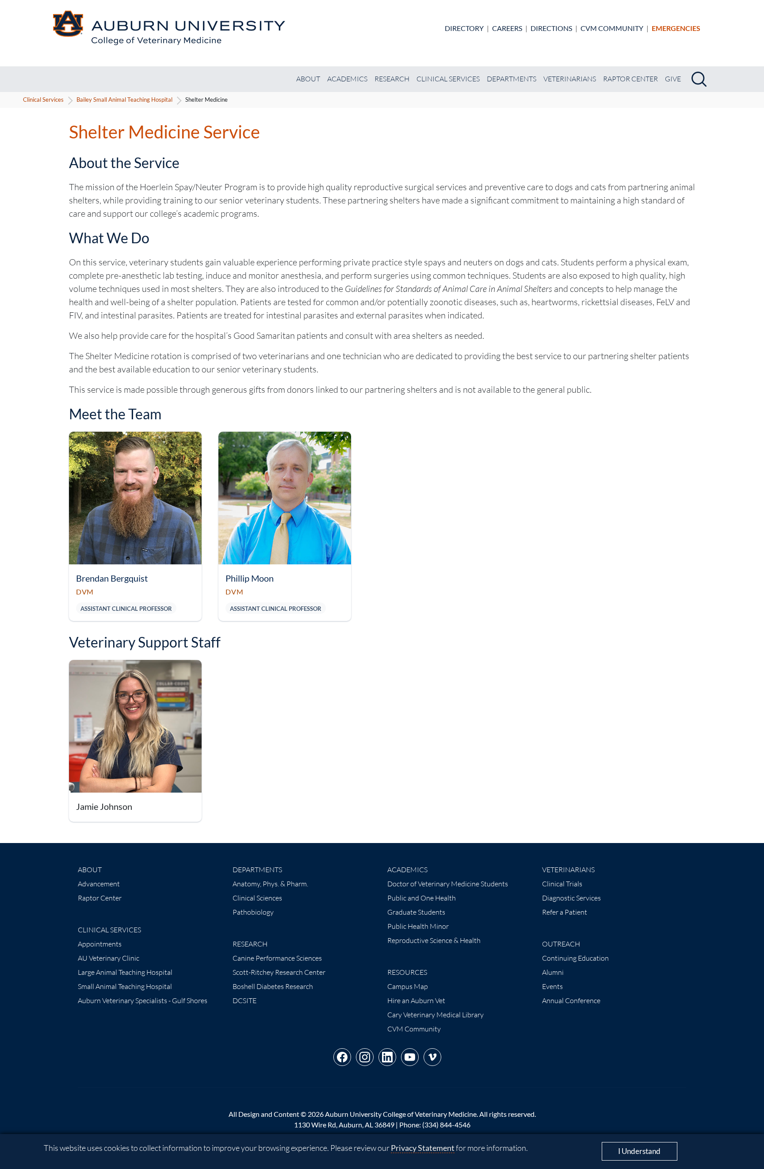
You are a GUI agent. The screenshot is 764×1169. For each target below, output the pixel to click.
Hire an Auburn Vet (416, 1000)
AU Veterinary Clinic (108, 958)
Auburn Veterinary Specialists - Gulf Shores (142, 1000)
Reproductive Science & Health (434, 940)
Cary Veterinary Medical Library (435, 1014)
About (308, 78)
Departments (511, 78)
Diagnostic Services (571, 897)
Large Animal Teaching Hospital (125, 972)
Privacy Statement (423, 1148)
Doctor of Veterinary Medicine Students (447, 883)
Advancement (99, 883)
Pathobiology (253, 912)
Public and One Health (421, 897)
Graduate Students (416, 912)
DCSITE (244, 1000)
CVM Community (612, 28)
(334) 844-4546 (446, 1124)
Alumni (553, 972)
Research (391, 78)
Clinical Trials (562, 883)
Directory (464, 28)
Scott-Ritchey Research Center (279, 972)
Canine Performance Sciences (277, 958)
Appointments (100, 943)
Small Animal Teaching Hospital (125, 986)
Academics (347, 78)
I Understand (639, 1151)
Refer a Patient (564, 912)
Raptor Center (630, 78)
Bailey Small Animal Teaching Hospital (124, 99)
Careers (507, 28)
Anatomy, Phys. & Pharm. (270, 883)
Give (673, 78)
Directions (551, 28)
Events (552, 986)
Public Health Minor (418, 926)
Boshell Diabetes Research (273, 986)
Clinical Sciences (257, 897)
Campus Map (407, 986)
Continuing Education (575, 958)
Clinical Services (448, 78)
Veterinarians (569, 78)
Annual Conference (571, 1000)
